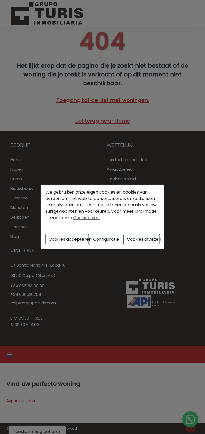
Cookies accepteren (69, 239)
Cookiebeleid (86, 218)
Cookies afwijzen (143, 239)
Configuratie (106, 239)
